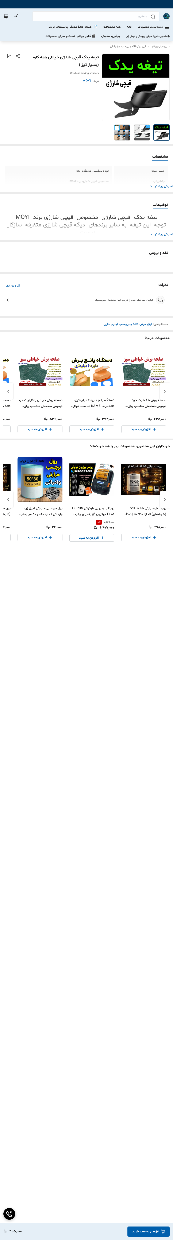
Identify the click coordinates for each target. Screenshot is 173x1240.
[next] (8, 391)
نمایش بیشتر (164, 186)
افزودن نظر (12, 285)
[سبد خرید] (5, 16)
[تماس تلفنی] (9, 1214)
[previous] (165, 391)
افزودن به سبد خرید (145, 1231)
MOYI (86, 81)
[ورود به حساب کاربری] (17, 16)
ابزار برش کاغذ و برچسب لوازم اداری (128, 46)
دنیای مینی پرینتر (161, 46)
